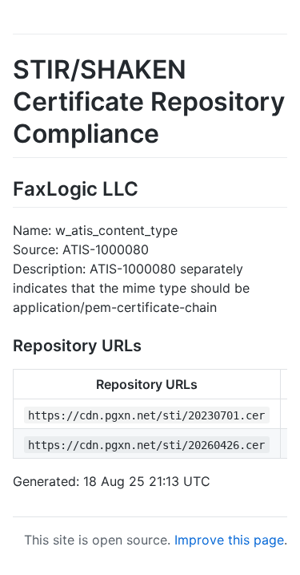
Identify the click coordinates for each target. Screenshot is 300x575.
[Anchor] (148, 187)
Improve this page (229, 540)
